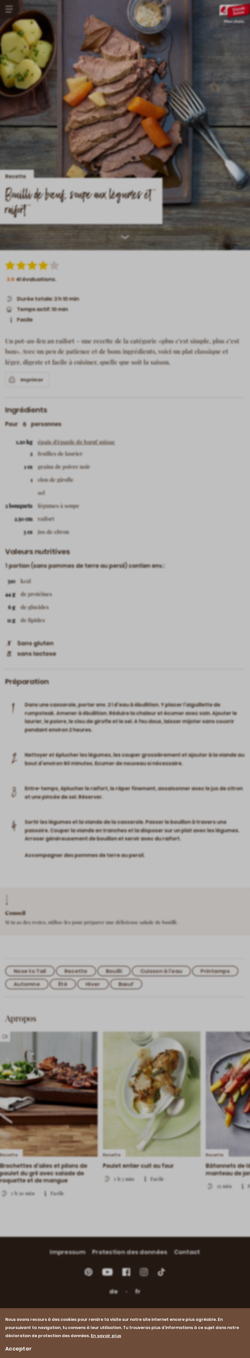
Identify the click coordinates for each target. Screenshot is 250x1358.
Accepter (18, 1348)
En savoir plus (106, 1335)
